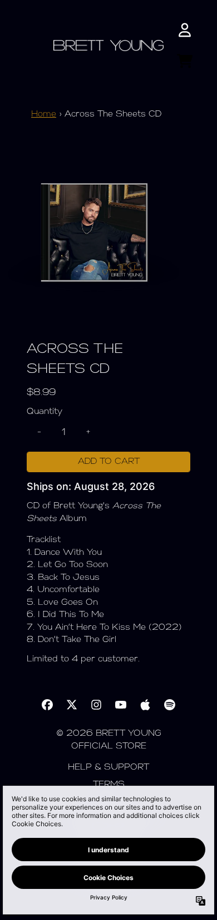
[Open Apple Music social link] (145, 704)
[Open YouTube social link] (120, 704)
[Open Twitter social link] (72, 704)
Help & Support (108, 768)
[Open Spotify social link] (169, 704)
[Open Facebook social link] (47, 704)
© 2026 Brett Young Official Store (108, 740)
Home (43, 114)
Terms (109, 785)
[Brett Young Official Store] (108, 46)
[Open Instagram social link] (96, 704)
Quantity (44, 412)
